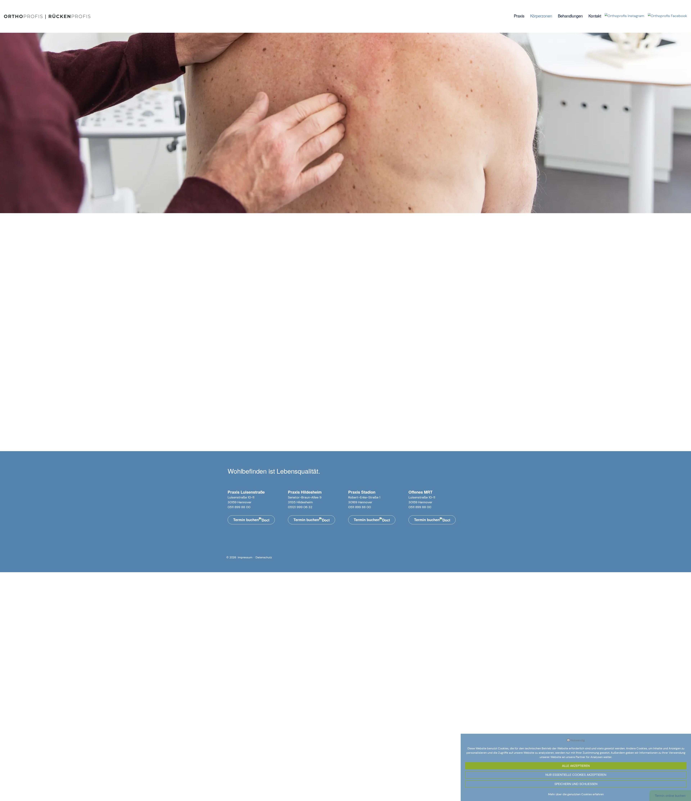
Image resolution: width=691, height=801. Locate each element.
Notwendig (578, 740)
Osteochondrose (315, 331)
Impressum (245, 557)
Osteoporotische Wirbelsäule (352, 314)
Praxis (519, 16)
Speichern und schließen (575, 784)
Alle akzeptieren (576, 766)
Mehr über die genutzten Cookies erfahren (576, 794)
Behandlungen (570, 16)
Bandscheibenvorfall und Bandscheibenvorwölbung (273, 314)
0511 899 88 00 (239, 507)
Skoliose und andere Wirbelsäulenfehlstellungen (376, 322)
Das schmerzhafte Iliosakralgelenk (371, 331)
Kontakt (594, 16)
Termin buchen (246, 519)
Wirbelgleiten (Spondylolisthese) (260, 331)
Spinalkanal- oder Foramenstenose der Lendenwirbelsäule (279, 322)
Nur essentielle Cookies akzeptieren (575, 775)
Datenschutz (264, 557)
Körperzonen (541, 16)
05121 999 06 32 (300, 507)
